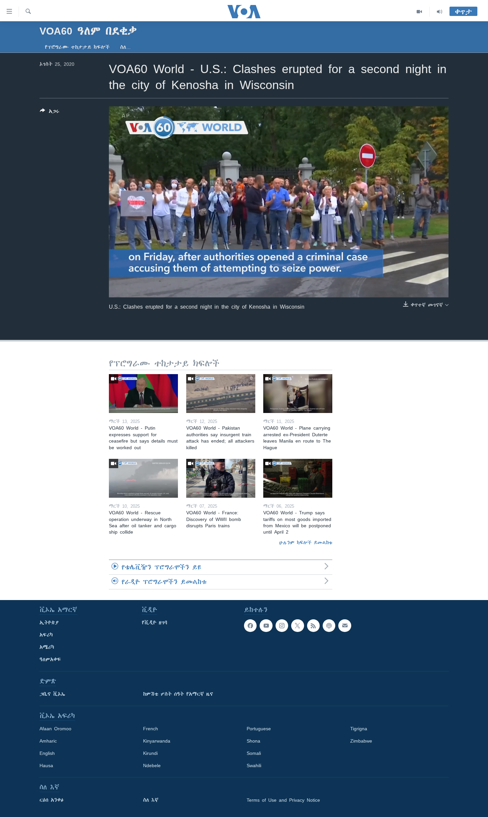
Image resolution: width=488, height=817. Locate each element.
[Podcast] (329, 625)
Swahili (254, 765)
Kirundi (150, 753)
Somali (254, 753)
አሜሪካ (47, 647)
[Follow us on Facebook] (250, 625)
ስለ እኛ (150, 800)
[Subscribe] (344, 625)
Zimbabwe (361, 741)
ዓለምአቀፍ (50, 660)
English (47, 753)
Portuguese (259, 729)
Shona (253, 741)
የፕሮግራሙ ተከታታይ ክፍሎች (77, 47)
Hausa (46, 765)
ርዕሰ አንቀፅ (51, 800)
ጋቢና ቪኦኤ (52, 694)
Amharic (48, 741)
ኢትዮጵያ (49, 623)
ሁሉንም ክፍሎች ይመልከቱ (305, 542)
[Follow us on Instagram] (282, 625)
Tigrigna (358, 729)
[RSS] (313, 625)
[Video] (419, 12)
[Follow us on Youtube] (266, 625)
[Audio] (439, 12)
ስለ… (125, 47)
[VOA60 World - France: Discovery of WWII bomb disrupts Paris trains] (220, 478)
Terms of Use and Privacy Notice (283, 800)
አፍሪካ (46, 635)
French (150, 729)
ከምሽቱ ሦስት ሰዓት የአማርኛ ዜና (178, 694)
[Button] (49, 112)
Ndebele (152, 765)
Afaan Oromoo (55, 729)
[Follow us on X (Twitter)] (297, 625)
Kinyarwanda (156, 741)
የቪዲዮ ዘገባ (154, 623)
